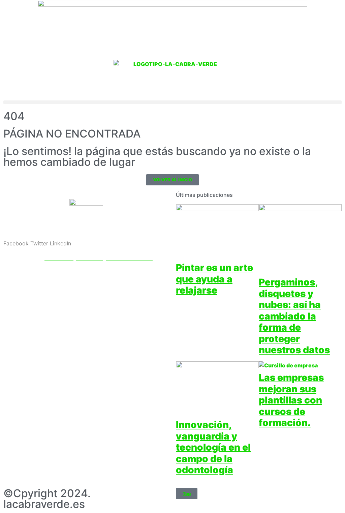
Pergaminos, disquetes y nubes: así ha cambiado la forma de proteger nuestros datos (294, 316)
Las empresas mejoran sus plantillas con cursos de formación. (291, 400)
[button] (172, 102)
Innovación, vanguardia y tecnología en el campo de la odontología (213, 447)
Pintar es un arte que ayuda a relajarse (214, 279)
